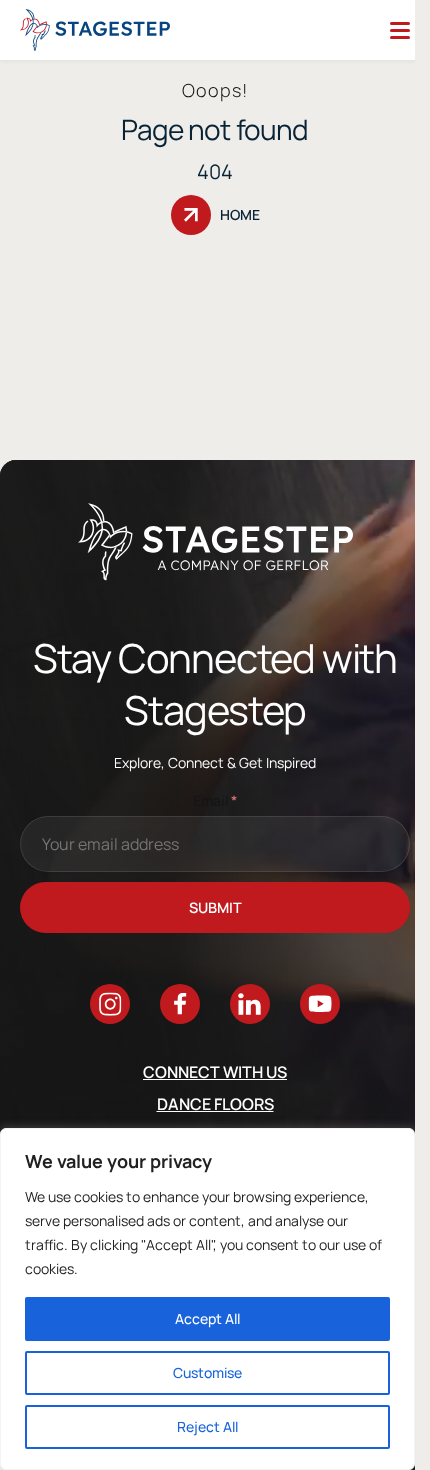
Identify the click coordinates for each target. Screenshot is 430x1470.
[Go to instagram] (110, 1004)
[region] (207, 1299)
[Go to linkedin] (250, 1004)
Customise (207, 1372)
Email (215, 800)
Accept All (207, 1318)
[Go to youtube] (320, 1004)
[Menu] (400, 30)
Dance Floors (215, 1104)
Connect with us (215, 1072)
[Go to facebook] (180, 1004)
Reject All (207, 1426)
